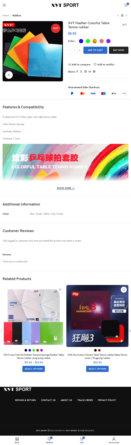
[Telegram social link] (94, 71)
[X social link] (81, 71)
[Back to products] (122, 16)
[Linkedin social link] (90, 71)
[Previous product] (118, 16)
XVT (124, 24)
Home (6, 15)
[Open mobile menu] (4, 5)
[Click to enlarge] (9, 75)
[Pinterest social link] (85, 71)
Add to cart (95, 50)
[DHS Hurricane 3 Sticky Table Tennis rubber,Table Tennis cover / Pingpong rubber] (97, 316)
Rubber (17, 15)
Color (71, 41)
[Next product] (126, 16)
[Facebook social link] (77, 71)
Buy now (118, 50)
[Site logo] (65, 4)
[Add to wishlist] (60, 290)
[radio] (81, 41)
